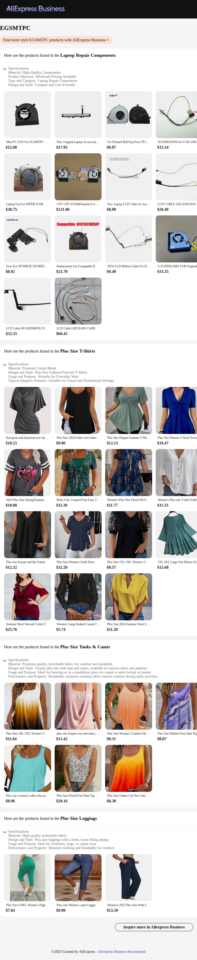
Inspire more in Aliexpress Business (154, 927)
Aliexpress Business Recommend (121, 952)
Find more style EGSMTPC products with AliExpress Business (54, 40)
